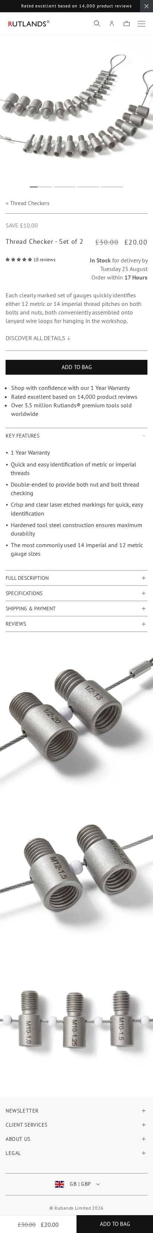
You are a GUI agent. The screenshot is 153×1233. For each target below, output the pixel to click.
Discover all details (35, 338)
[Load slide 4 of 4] (112, 187)
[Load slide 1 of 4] (41, 187)
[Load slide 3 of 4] (88, 187)
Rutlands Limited (73, 1208)
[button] (97, 23)
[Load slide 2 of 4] (64, 187)
